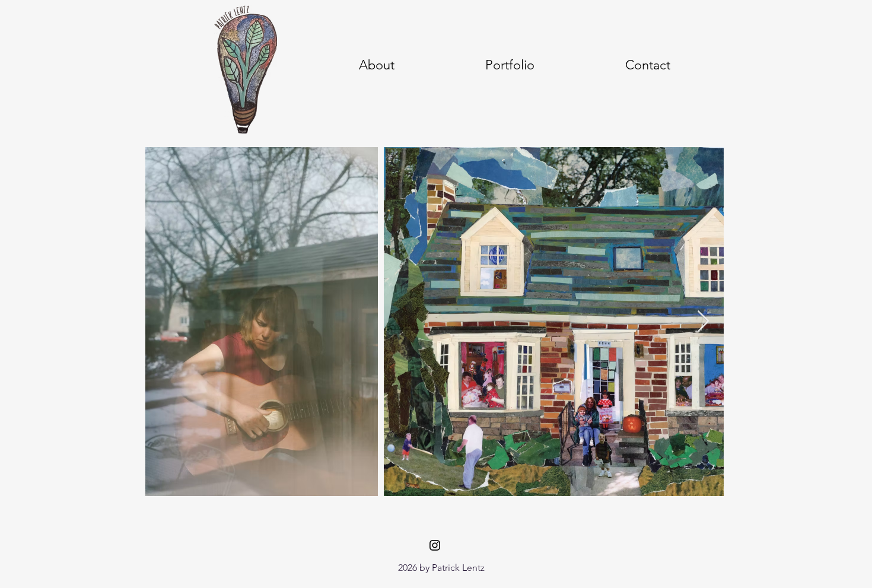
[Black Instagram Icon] (435, 545)
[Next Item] (703, 321)
